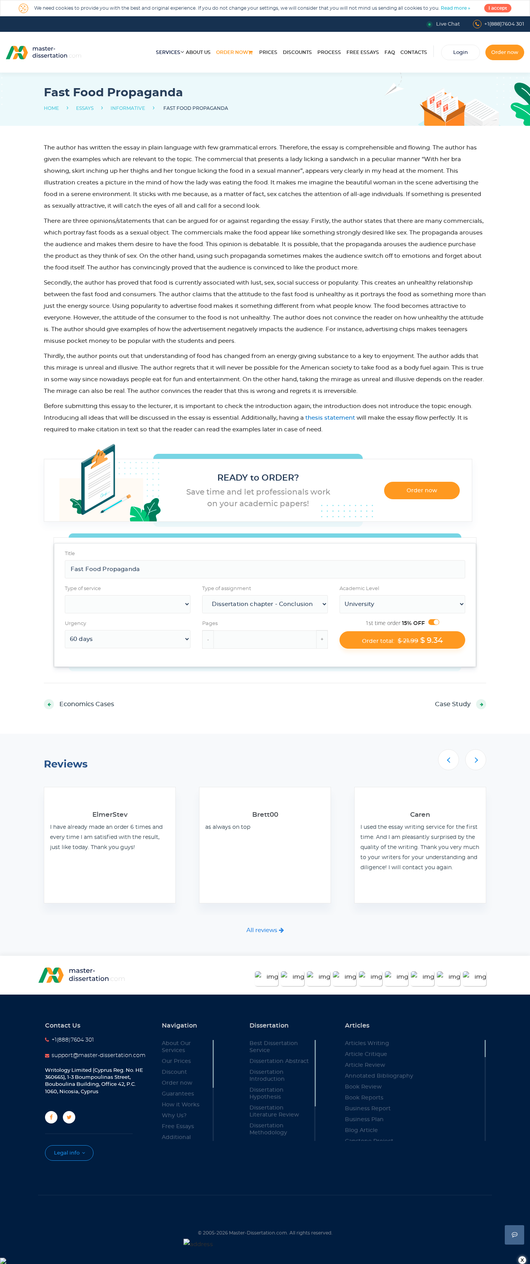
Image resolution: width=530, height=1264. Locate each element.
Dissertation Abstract (279, 1061)
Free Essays (178, 1126)
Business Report (368, 1108)
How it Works (180, 1105)
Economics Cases (86, 704)
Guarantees (178, 1094)
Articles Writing (367, 1043)
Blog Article (361, 1130)
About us (198, 52)
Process (329, 52)
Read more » (455, 8)
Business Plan (364, 1119)
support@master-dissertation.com (98, 1055)
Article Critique (366, 1054)
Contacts (413, 52)
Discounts (297, 52)
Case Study (453, 704)
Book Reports (364, 1098)
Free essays (362, 52)
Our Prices (176, 1061)
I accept (497, 8)
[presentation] (448, 759)
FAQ (390, 52)
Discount (174, 1072)
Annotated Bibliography (379, 1076)
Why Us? (174, 1115)
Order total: (402, 640)
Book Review (363, 1087)
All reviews (262, 930)
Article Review (365, 1065)
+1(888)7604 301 (504, 24)
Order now (232, 52)
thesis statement (330, 418)
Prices (268, 52)
